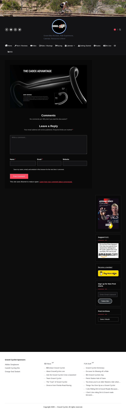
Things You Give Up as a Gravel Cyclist (100, 385)
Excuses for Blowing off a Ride (97, 371)
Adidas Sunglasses (12, 364)
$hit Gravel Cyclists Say (95, 375)
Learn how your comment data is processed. (56, 182)
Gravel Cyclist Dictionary (95, 368)
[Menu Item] (6, 29)
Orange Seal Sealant (12, 372)
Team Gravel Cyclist (53, 378)
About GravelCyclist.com (55, 371)
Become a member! (105, 267)
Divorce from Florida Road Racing (58, 385)
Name (13, 159)
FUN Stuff (87, 364)
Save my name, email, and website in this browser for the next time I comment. (38, 169)
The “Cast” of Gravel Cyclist (56, 382)
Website (66, 159)
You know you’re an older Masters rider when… (103, 382)
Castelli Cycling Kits (12, 368)
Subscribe (105, 301)
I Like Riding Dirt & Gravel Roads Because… (102, 389)
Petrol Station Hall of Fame (96, 378)
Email (40, 159)
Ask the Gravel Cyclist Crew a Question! (61, 375)
